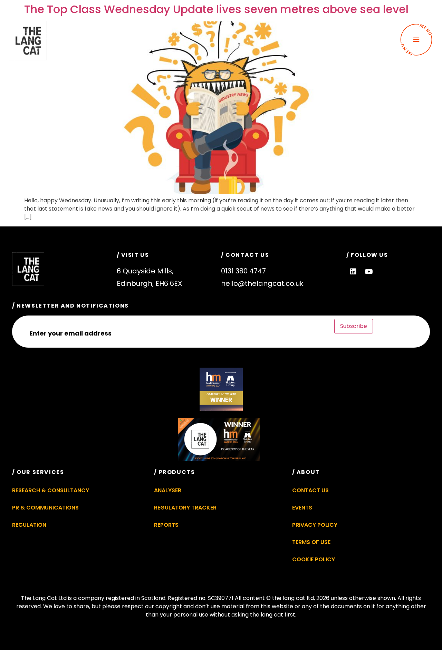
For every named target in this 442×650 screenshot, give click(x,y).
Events (302, 508)
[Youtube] (369, 272)
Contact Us (310, 490)
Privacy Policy (314, 525)
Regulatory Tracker (185, 508)
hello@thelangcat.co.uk (262, 283)
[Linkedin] (353, 272)
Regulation (29, 525)
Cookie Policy (313, 559)
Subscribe (353, 326)
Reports (166, 525)
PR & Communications (45, 508)
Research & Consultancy (50, 490)
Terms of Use (311, 542)
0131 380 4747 (243, 271)
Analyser (167, 490)
